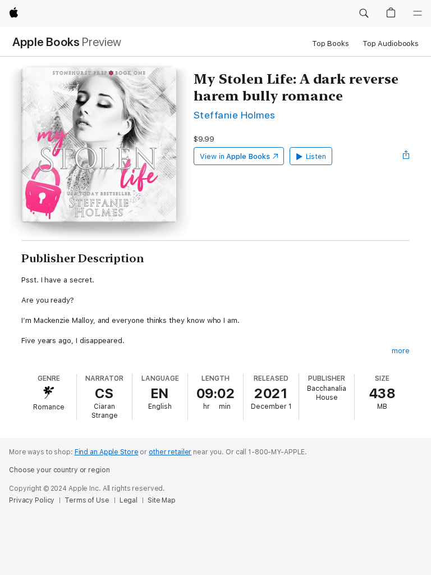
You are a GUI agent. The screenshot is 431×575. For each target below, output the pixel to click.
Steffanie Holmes (235, 115)
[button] (363, 13)
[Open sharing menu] (406, 156)
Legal (128, 500)
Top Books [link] (330, 43)
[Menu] (417, 13)
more (401, 350)
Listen (316, 156)
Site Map (162, 500)
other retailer (170, 452)
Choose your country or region (59, 470)
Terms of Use (87, 500)
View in (235, 156)
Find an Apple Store (107, 452)
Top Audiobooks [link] (391, 43)
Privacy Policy (31, 500)
